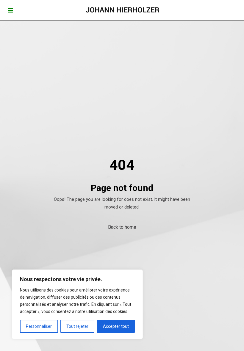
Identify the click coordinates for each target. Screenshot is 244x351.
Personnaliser (39, 326)
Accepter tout (116, 326)
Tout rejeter (77, 326)
